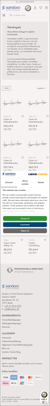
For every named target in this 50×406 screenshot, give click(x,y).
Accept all (25, 218)
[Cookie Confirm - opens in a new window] (37, 174)
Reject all (25, 231)
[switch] (44, 402)
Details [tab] (41, 182)
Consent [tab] (9, 182)
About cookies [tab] (25, 182)
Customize (25, 225)
